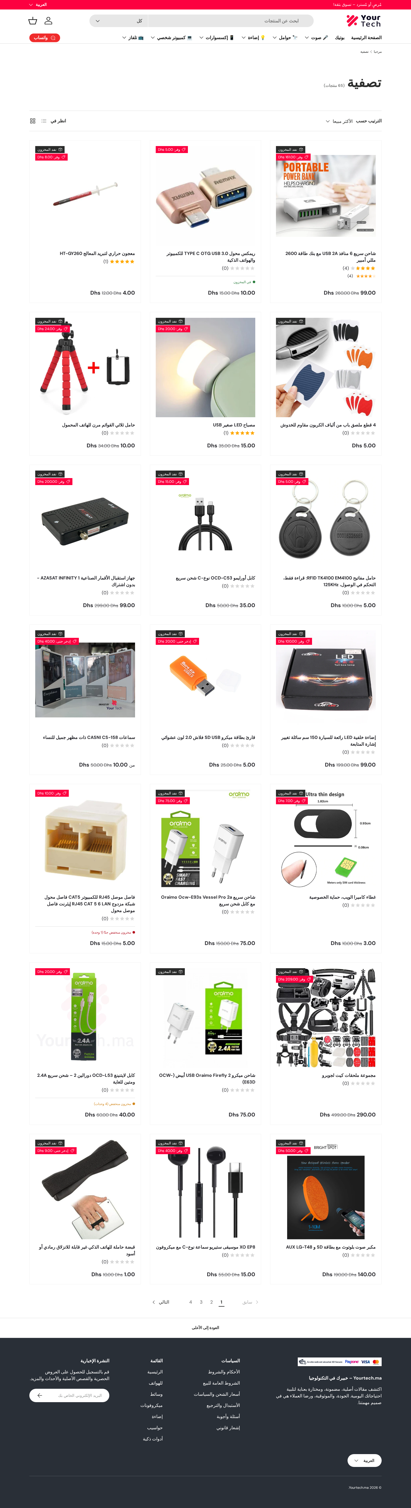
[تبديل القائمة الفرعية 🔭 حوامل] (274, 37)
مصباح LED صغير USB (234, 425)
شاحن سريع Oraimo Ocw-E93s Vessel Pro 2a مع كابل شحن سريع (208, 900)
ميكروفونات (151, 1405)
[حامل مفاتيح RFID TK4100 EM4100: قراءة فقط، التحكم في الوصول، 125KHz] (326, 520)
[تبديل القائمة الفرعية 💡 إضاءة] (243, 37)
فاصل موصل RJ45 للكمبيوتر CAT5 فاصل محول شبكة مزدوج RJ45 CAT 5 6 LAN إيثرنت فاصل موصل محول (89, 903)
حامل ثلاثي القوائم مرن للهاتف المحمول (98, 425)
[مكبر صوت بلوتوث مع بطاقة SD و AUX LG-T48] (326, 1189)
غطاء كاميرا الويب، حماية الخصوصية (342, 897)
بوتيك (339, 37)
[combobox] (201, 21)
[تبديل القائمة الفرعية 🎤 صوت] (306, 37)
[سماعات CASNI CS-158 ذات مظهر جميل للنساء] (85, 680)
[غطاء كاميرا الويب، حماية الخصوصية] (326, 839)
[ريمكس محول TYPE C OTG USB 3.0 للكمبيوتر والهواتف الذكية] (206, 196)
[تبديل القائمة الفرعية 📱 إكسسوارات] (201, 37)
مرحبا (378, 51)
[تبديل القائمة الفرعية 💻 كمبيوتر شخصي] (152, 37)
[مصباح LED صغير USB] (206, 367)
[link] (251, 1302)
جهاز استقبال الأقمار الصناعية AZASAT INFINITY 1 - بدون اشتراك (86, 581)
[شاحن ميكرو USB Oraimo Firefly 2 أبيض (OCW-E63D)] (206, 1018)
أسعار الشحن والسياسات (217, 1394)
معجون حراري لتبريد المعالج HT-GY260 (97, 253)
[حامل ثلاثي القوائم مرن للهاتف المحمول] (85, 367)
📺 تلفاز (136, 37)
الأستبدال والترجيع (223, 1405)
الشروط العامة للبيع (221, 1383)
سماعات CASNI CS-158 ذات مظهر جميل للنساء (89, 737)
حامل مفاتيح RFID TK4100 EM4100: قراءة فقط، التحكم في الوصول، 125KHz (329, 581)
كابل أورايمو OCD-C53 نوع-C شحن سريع (215, 578)
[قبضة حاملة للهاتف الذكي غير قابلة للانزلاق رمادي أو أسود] (85, 1189)
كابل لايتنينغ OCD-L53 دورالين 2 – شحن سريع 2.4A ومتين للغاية (86, 1078)
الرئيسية (155, 1372)
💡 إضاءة (257, 37)
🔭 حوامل (288, 37)
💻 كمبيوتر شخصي (174, 37)
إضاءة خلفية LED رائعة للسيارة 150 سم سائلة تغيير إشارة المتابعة (328, 740)
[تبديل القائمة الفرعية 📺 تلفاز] (124, 37)
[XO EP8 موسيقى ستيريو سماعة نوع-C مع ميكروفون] (206, 1189)
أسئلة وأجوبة (228, 1416)
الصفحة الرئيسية (366, 37)
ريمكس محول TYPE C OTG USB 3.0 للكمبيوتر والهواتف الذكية (211, 256)
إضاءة (157, 1416)
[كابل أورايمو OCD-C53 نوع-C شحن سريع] (206, 520)
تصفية (364, 51)
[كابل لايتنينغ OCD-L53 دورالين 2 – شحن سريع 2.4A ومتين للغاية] (85, 1018)
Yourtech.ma (359, 1487)
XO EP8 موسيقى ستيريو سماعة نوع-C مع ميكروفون (205, 1247)
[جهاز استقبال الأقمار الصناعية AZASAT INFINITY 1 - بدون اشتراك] (85, 520)
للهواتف (156, 1383)
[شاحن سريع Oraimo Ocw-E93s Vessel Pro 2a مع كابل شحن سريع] (206, 839)
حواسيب (155, 1428)
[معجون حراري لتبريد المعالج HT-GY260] (85, 196)
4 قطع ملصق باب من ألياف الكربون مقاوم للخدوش (328, 425)
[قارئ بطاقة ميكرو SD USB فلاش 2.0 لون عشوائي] (206, 680)
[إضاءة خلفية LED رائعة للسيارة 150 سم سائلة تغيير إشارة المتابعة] (326, 680)
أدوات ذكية (153, 1439)
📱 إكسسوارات (220, 37)
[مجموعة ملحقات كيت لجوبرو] (326, 1018)
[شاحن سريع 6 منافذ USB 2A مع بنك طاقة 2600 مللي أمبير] (326, 196)
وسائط (156, 1394)
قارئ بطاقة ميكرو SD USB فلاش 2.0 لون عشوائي (208, 737)
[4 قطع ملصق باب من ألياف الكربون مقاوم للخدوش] (326, 367)
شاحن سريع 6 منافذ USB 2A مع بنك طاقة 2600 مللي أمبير (330, 256)
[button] (33, 21)
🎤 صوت (319, 37)
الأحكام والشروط (224, 1372)
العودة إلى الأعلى (205, 1327)
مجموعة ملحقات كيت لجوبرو (349, 1075)
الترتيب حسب (369, 121)
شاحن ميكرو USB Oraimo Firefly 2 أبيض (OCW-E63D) (207, 1078)
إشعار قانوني (228, 1428)
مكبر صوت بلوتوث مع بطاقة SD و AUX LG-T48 (331, 1247)
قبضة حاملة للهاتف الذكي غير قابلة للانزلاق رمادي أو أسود (87, 1250)
